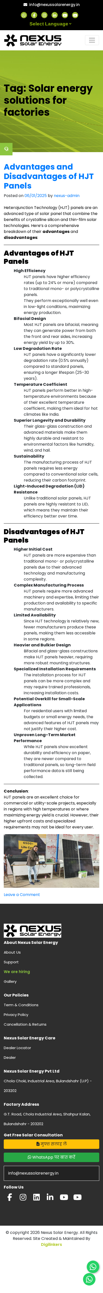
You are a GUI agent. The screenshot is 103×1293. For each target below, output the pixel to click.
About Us (12, 952)
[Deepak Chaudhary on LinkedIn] (50, 1198)
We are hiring (17, 971)
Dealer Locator (17, 1047)
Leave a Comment (22, 894)
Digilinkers (51, 1244)
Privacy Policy (16, 1014)
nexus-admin (67, 196)
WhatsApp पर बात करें (53, 1157)
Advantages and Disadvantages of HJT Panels (49, 176)
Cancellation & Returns (25, 1024)
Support (11, 962)
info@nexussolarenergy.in (54, 4)
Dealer (10, 1057)
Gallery (10, 981)
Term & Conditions (21, 1004)
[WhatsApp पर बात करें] (93, 1267)
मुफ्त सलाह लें (53, 1144)
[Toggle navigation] (92, 40)
